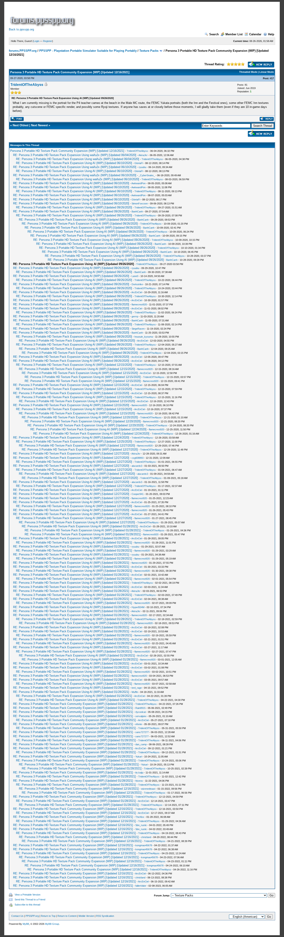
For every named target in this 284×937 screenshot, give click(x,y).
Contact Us (17, 916)
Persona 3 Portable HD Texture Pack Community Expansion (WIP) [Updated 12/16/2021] (67, 150)
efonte (138, 724)
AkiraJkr (143, 155)
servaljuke (140, 716)
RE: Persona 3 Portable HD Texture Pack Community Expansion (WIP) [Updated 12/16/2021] (79, 788)
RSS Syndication (105, 916)
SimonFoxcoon (140, 203)
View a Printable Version (27, 894)
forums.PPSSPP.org (23, 50)
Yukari (138, 756)
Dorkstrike (137, 284)
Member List (234, 34)
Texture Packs (148, 50)
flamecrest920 (139, 304)
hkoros (139, 780)
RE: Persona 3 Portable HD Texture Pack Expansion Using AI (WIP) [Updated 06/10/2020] (74, 163)
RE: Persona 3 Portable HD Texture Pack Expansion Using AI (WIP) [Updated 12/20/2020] (80, 417)
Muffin (135, 692)
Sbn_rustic (141, 825)
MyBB (26, 924)
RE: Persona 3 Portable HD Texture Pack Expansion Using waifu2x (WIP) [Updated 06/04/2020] (74, 155)
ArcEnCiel (136, 292)
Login (36, 41)
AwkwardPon (138, 183)
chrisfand (146, 837)
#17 (272, 78)
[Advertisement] (157, 16)
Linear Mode (266, 72)
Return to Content (67, 916)
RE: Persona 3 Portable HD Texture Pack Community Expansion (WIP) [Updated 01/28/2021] (73, 704)
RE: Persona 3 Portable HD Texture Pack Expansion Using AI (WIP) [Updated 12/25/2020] (74, 441)
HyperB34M (138, 607)
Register (47, 41)
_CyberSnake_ (147, 175)
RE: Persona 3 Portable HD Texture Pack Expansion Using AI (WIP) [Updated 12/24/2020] (88, 429)
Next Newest (39, 125)
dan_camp (141, 744)
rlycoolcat (140, 712)
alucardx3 (137, 466)
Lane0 (135, 276)
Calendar (255, 34)
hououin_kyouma (143, 336)
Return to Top (48, 916)
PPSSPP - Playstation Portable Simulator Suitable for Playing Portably (88, 50)
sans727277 (142, 732)
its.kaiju (139, 772)
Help (271, 34)
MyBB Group (52, 924)
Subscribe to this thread (27, 904)
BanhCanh (137, 211)
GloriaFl (138, 163)
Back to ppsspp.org (21, 29)
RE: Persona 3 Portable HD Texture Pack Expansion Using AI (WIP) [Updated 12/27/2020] (77, 445)
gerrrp (135, 316)
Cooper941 (138, 494)
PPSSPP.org (32, 916)
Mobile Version (86, 916)
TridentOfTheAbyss (26, 85)
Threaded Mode (248, 72)
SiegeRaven (138, 328)
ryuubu (142, 167)
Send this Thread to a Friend (30, 899)
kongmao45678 (143, 845)
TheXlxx (139, 817)
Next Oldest (20, 125)
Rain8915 (140, 708)
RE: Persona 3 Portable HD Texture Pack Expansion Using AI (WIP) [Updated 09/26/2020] (74, 207)
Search (214, 34)
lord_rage (137, 687)
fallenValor (140, 885)
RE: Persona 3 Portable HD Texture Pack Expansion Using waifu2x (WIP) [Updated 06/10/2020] (74, 167)
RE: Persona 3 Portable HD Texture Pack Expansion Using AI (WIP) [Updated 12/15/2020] (74, 364)
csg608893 (138, 458)
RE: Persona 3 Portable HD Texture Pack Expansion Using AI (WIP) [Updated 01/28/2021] (80, 526)
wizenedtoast (148, 788)
